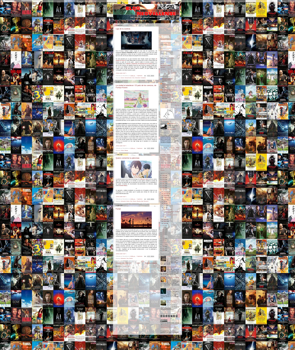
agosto (165, 199)
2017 (163, 228)
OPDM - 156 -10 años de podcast (169, 91)
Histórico (162, 160)
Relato (173, 165)
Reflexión (169, 165)
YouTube (163, 67)
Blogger (158, 338)
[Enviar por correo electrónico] (147, 75)
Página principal (120, 22)
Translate (172, 58)
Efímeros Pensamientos (166, 71)
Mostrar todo (177, 105)
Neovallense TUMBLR (166, 69)
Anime (127, 201)
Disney (177, 154)
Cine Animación (142, 22)
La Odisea (169, 256)
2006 (163, 250)
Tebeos (150, 22)
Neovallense (172, 123)
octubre (165, 195)
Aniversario (163, 149)
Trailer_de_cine (167, 168)
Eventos (169, 157)
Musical (177, 162)
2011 (163, 240)
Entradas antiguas (151, 263)
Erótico (178, 156)
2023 (163, 181)
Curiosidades (173, 154)
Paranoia (167, 164)
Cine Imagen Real (131, 22)
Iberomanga (168, 160)
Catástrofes (177, 151)
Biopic (170, 151)
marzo (165, 219)
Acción (122, 77)
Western (163, 170)
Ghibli (178, 159)
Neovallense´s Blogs (165, 65)
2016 (163, 230)
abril (164, 207)
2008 (163, 246)
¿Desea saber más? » (121, 73)
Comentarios (165, 49)
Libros (173, 160)
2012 (163, 238)
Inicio (138, 263)
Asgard (164, 83)
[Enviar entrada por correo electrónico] (145, 75)
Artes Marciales (175, 149)
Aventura (163, 151)
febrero (165, 221)
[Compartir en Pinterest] (153, 75)
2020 (163, 187)
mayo (164, 205)
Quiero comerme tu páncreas (127, 158)
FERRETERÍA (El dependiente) (169, 102)
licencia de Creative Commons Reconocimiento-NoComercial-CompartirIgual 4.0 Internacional (169, 326)
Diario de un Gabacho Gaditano (168, 72)
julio (164, 201)
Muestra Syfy (140, 201)
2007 (163, 248)
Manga (126, 150)
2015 (163, 232)
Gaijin (174, 159)
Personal (173, 164)
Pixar (178, 164)
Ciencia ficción (128, 77)
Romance (146, 201)
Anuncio (169, 149)
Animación (123, 201)
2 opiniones (139, 75)
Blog (173, 151)
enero (165, 223)
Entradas (164, 46)
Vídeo (172, 168)
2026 (163, 175)
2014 (163, 234)
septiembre (166, 197)
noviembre (166, 193)
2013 (163, 236)
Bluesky (162, 63)
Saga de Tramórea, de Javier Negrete (172, 267)
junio (164, 203)
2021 (163, 185)
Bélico (167, 151)
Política (162, 165)
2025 (163, 177)
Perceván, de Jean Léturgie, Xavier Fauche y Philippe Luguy (170, 96)
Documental (163, 156)
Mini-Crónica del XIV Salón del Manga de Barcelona (172, 302)
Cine (133, 77)
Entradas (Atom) (127, 266)
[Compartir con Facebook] (152, 75)
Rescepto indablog (167, 78)
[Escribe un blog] (149, 75)
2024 (163, 179)
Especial (163, 157)
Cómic (122, 150)
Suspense (173, 167)
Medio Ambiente (164, 162)
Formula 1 (169, 159)
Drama (134, 201)
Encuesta (174, 156)
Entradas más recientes (123, 263)
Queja (165, 165)
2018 (163, 226)
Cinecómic (137, 77)
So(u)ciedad (163, 167)
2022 (163, 183)
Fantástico (143, 77)
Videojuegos (177, 168)
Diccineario (165, 101)
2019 (163, 189)
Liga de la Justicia (123, 29)
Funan (118, 209)
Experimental (176, 157)
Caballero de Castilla (167, 94)
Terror (162, 168)
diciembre (166, 191)
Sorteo (167, 167)
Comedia (163, 154)
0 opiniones (139, 148)
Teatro (178, 167)
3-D (161, 147)
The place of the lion (166, 80)
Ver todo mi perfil (171, 129)
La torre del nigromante (168, 89)
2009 (163, 244)
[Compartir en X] (150, 75)
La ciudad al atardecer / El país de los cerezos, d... (170, 212)
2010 (163, 242)
